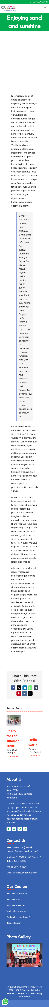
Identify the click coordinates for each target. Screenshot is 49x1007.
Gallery (13, 720)
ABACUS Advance (16, 905)
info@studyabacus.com (25, 872)
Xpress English (14, 923)
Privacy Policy (34, 987)
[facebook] (9, 829)
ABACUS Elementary (17, 893)
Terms (24, 987)
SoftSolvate (24, 996)
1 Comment (34, 755)
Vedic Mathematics (17, 911)
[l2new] (8, 6)
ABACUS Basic (14, 899)
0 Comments (12, 755)
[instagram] (25, 829)
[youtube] (20, 829)
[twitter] (14, 829)
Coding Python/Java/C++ (20, 917)
